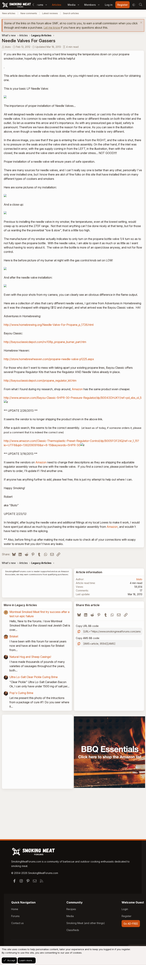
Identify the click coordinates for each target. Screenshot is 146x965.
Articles (56, 4)
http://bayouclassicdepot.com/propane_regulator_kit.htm (40, 380)
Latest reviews (50, 13)
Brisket (13, 636)
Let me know (52, 27)
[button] (46, 5)
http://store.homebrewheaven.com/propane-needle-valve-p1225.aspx (49, 359)
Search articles (71, 13)
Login (125, 909)
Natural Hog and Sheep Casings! (30, 657)
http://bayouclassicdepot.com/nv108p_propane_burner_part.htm (45, 342)
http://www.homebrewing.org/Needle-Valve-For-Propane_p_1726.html (48, 324)
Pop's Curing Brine (21, 693)
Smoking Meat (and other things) (85, 923)
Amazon (77, 389)
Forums (15, 916)
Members (90, 4)
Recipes (71, 909)
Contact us (17, 923)
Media (71, 4)
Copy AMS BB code (87, 638)
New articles (8, 13)
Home (14, 909)
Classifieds (72, 930)
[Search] (140, 4)
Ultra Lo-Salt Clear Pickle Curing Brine (33, 677)
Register (126, 916)
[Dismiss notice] (140, 23)
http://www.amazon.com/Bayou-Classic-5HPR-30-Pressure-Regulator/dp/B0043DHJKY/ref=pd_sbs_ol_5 (73, 397)
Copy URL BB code (87, 625)
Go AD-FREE (131, 923)
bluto (8, 46)
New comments (28, 13)
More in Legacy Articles (20, 605)
